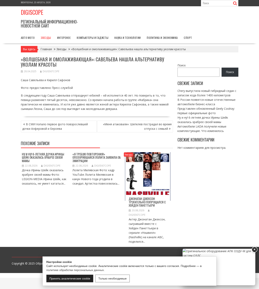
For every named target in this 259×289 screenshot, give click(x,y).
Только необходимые (112, 278)
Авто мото (28, 37)
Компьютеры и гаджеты (92, 37)
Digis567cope (51, 71)
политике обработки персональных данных (75, 270)
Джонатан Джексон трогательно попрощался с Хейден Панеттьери (147, 201)
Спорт (188, 37)
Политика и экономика (162, 37)
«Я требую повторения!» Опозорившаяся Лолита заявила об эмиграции (96, 157)
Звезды (46, 37)
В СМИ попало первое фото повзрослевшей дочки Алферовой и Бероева (55, 126)
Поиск (181, 65)
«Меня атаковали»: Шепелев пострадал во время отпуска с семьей (137, 126)
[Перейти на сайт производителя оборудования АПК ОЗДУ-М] (219, 267)
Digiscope (32, 12)
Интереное (64, 37)
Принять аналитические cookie (69, 278)
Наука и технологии (127, 37)
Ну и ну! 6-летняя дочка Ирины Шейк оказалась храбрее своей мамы (43, 157)
